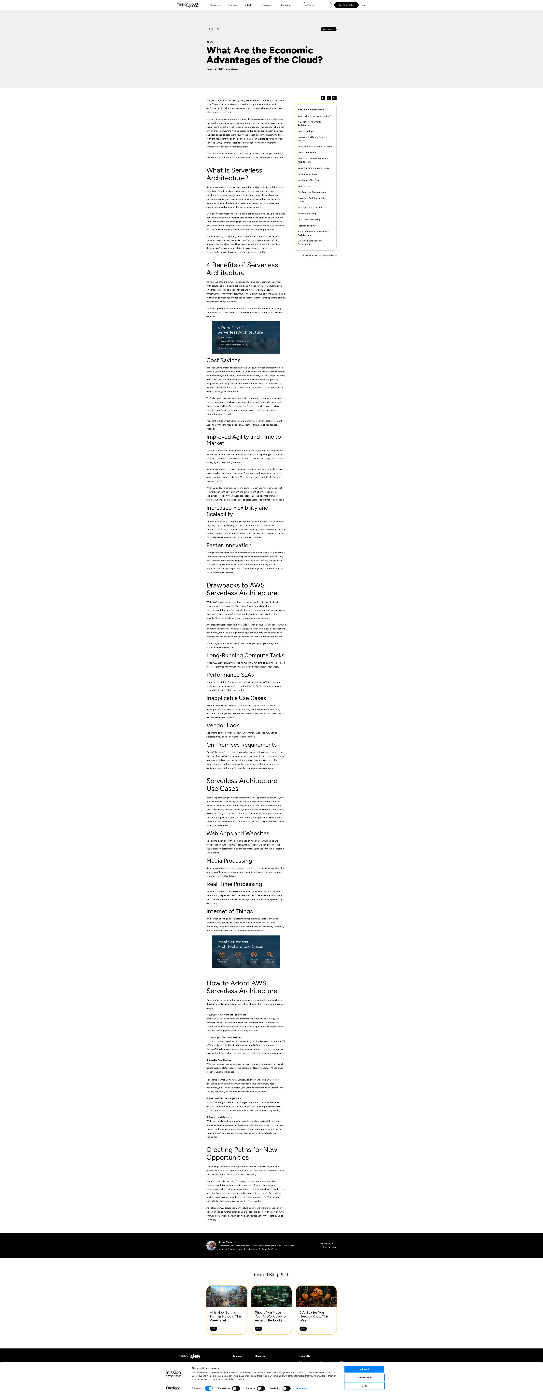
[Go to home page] (187, 5)
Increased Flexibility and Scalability (315, 146)
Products (232, 5)
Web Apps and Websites (310, 207)
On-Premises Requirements (312, 192)
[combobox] (317, 5)
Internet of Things (307, 225)
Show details (302, 1388)
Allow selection (364, 1377)
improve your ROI (257, 252)
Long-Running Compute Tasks (313, 168)
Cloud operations (328, 29)
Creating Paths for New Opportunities (310, 242)
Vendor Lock (304, 186)
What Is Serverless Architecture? (314, 116)
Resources (267, 5)
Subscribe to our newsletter (318, 255)
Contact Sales (346, 5)
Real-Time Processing (309, 219)
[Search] (306, 5)
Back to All (213, 29)
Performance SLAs (307, 174)
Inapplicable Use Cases (309, 180)
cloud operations (263, 1041)
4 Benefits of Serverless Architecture (310, 123)
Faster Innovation (307, 152)
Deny (364, 1386)
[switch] (236, 1388)
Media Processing (307, 213)
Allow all (364, 1369)
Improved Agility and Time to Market (312, 139)
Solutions (215, 5)
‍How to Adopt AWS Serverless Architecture (313, 233)
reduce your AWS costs (262, 1215)
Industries (250, 5)
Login (363, 5)
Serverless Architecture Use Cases (312, 200)
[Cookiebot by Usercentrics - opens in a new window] (173, 1388)
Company (285, 5)
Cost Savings (306, 131)
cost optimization (225, 1133)
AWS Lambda (219, 662)
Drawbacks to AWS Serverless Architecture (313, 160)
